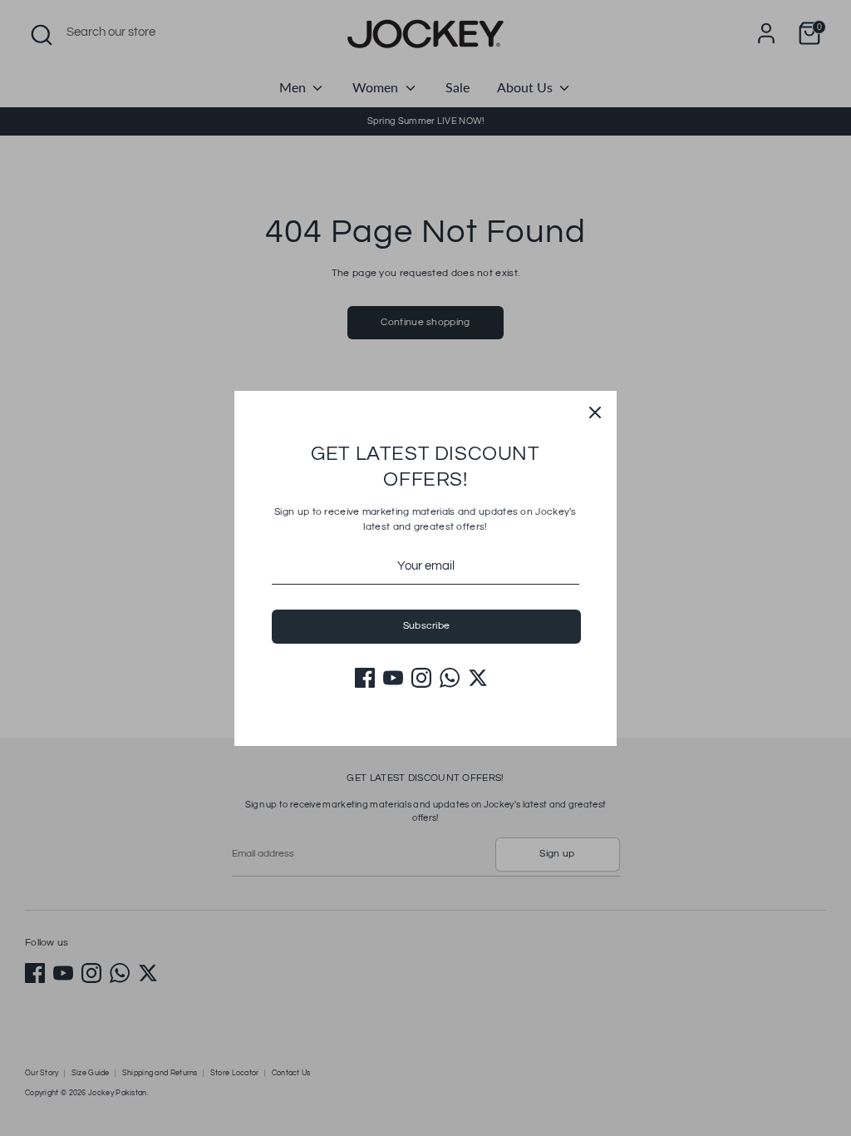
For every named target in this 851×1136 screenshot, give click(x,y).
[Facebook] (365, 678)
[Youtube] (393, 678)
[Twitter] (478, 678)
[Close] (595, 412)
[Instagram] (421, 678)
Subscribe (426, 625)
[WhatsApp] (450, 678)
